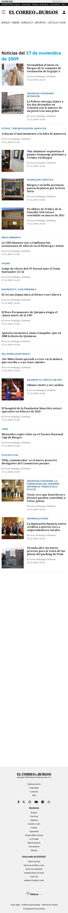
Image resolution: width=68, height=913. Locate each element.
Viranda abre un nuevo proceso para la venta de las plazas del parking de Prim (46, 551)
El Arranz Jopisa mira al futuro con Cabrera (31, 294)
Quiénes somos (34, 784)
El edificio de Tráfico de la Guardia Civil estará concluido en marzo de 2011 (45, 212)
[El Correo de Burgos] (33, 12)
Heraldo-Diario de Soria (34, 873)
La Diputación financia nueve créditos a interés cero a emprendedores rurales (46, 527)
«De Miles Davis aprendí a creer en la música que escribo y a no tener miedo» (32, 360)
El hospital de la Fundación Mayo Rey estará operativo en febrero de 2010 (32, 410)
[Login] (64, 12)
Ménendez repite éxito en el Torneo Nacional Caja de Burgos (32, 436)
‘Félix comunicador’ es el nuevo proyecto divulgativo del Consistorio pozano (29, 461)
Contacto (34, 792)
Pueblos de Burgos (40, 4)
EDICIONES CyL (57, 1)
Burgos (6, 22)
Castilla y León (56, 22)
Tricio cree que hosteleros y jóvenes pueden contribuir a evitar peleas (46, 498)
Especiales (34, 831)
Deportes (34, 820)
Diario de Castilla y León (34, 865)
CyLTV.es (34, 877)
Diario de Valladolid (34, 869)
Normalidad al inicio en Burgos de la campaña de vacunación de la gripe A (44, 68)
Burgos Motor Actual (34, 835)
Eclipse (17, 4)
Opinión (34, 850)
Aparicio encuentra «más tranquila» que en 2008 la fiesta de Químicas (31, 334)
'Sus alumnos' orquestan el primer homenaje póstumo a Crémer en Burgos (46, 154)
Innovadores (34, 847)
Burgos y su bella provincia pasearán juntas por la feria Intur (46, 188)
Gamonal (26, 4)
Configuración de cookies (34, 909)
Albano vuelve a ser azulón (45, 385)
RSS (34, 795)
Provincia (34, 816)
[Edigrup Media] (34, 893)
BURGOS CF (27, 22)
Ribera (16, 22)
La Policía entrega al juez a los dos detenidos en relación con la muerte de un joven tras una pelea (45, 106)
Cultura (34, 828)
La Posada (34, 839)
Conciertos (55, 4)
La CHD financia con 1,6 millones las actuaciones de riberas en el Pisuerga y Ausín (33, 244)
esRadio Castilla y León (34, 880)
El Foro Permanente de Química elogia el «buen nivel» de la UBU (29, 313)
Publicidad (34, 788)
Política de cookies (50, 905)
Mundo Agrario (34, 843)
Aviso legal (15, 905)
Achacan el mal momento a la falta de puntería (34, 134)
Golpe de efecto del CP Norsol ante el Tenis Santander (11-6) (31, 270)
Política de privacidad (31, 905)
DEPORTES (40, 22)
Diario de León (34, 861)
